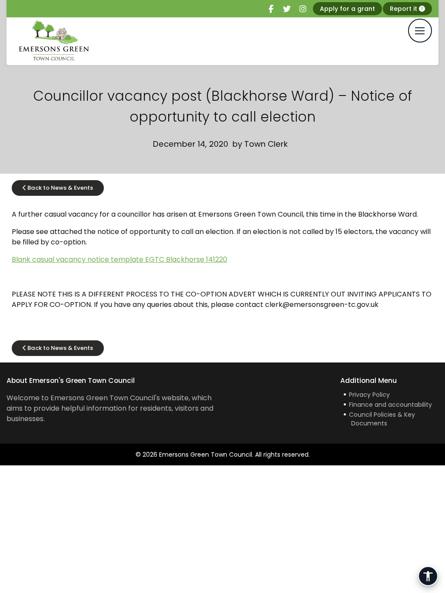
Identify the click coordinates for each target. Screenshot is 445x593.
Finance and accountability (390, 404)
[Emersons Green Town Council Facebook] (271, 9)
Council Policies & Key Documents (382, 419)
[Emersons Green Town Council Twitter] (287, 9)
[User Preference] (428, 576)
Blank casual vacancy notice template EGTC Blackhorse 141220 (119, 259)
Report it (404, 8)
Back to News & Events (59, 188)
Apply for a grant (347, 8)
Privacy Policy (369, 394)
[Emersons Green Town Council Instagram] (303, 9)
